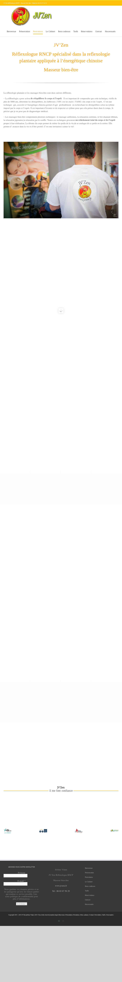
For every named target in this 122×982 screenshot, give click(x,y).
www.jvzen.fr (61, 885)
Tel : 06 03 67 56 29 (61, 891)
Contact (91, 915)
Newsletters (98, 915)
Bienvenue (62, 915)
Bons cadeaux (84, 915)
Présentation (69, 915)
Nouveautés (109, 915)
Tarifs (103, 915)
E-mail (21, 881)
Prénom (21, 873)
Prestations (76, 915)
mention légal (54, 915)
